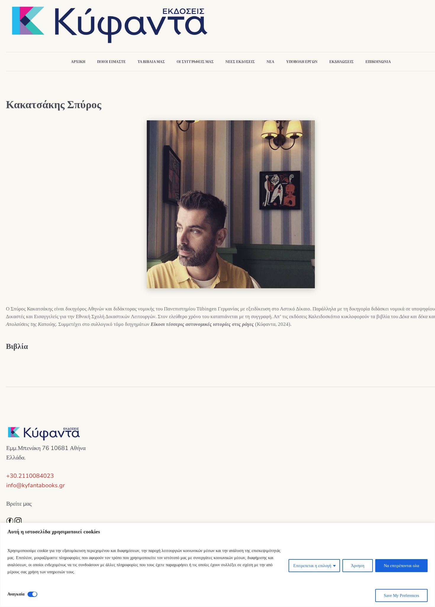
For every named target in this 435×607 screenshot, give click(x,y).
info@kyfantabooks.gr (35, 485)
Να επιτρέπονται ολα (401, 565)
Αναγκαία (16, 593)
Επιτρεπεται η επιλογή (312, 565)
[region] (217, 565)
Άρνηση (357, 565)
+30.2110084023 (30, 476)
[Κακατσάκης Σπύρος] (231, 204)
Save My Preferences (401, 595)
